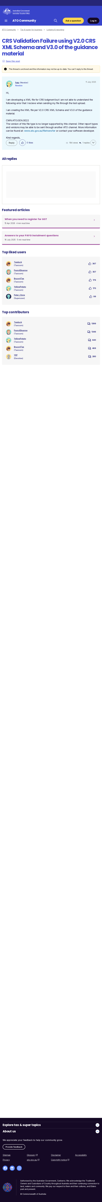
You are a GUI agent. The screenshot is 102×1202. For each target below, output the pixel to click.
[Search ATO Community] (55, 20)
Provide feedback (14, 1147)
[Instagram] (19, 1168)
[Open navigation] (6, 21)
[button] (93, 142)
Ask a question (73, 20)
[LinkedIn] (12, 1168)
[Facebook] (5, 1168)
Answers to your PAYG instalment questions (32, 235)
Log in (93, 20)
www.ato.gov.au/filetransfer (40, 130)
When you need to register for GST (26, 219)
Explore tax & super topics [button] (22, 1125)
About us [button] (9, 1131)
